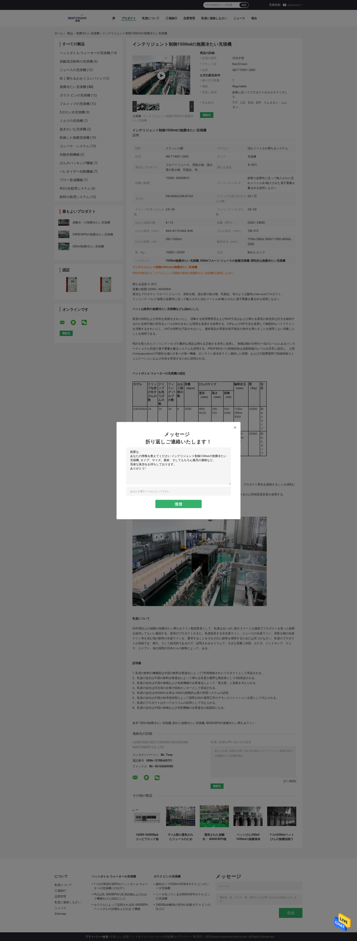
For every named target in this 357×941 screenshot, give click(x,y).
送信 (178, 504)
